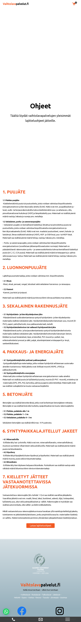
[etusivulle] (16, 4)
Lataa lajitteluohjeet (40, 525)
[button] (6, 611)
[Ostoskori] (74, 3)
